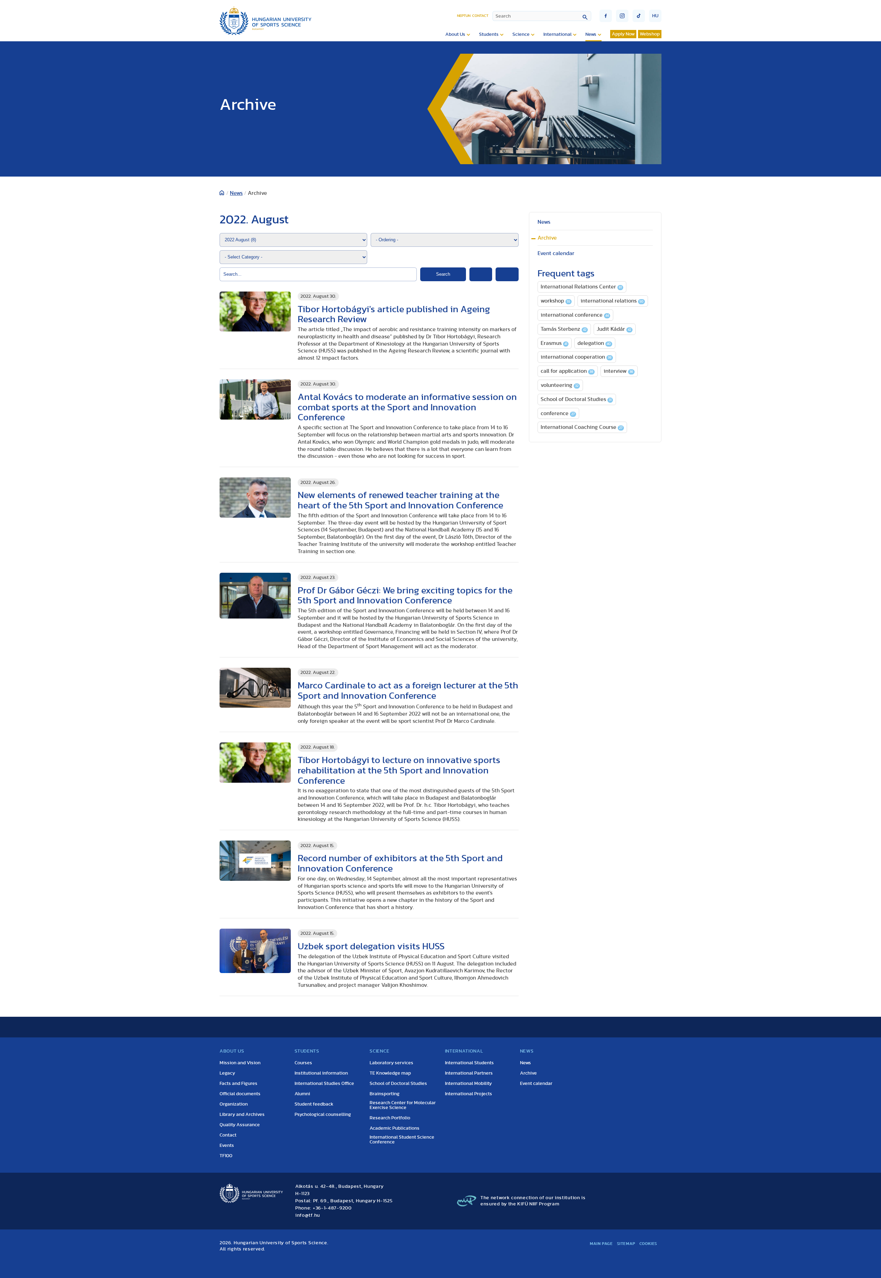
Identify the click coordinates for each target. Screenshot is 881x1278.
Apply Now (623, 34)
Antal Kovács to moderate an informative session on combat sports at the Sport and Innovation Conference (407, 407)
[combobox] (541, 16)
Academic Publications (395, 1128)
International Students (469, 1062)
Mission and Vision (240, 1062)
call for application (567, 371)
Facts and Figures (238, 1083)
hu (655, 15)
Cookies (648, 1244)
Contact (480, 16)
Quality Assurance (240, 1124)
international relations (612, 301)
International (557, 34)
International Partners (469, 1073)
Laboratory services (391, 1062)
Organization (234, 1104)
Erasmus (554, 343)
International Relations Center (581, 286)
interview (618, 371)
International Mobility (468, 1083)
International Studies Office (324, 1083)
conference (558, 413)
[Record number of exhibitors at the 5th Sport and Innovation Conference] (255, 861)
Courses (303, 1062)
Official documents (240, 1093)
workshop (555, 301)
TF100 (226, 1155)
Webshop (650, 34)
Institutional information (321, 1073)
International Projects (468, 1093)
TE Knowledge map (390, 1073)
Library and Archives (242, 1114)
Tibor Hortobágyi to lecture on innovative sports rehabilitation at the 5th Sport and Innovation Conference (399, 770)
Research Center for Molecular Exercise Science (403, 1105)
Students (489, 34)
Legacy (227, 1073)
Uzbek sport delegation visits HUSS (371, 946)
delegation (594, 343)
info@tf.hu (307, 1215)
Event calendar (556, 253)
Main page (601, 1244)
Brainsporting (385, 1093)
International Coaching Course (582, 427)
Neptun (463, 16)
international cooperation (576, 357)
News (590, 34)
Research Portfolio (390, 1118)
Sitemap (626, 1244)
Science (521, 34)
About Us (455, 34)
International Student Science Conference (402, 1139)
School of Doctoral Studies (576, 399)
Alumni (302, 1093)
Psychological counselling (323, 1114)
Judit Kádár (614, 329)
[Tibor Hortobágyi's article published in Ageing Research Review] (255, 312)
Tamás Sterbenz (563, 329)
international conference (575, 315)
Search (443, 274)
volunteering (560, 385)
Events (227, 1145)
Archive (547, 238)
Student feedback (314, 1104)
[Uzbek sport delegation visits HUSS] (255, 951)
